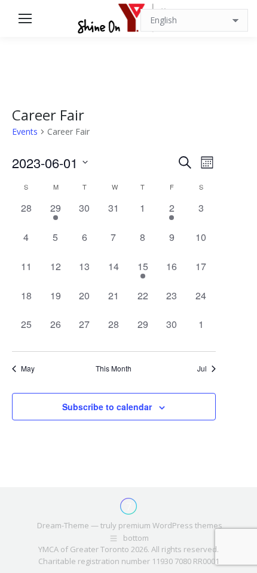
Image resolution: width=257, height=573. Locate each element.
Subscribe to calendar (107, 407)
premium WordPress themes (170, 525)
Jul (202, 368)
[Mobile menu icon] (25, 18)
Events (25, 131)
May (28, 368)
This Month (113, 368)
